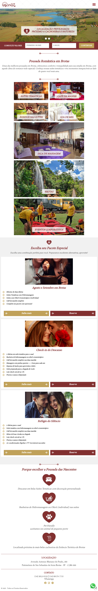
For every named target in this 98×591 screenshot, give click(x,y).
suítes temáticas (56, 68)
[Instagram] (48, 583)
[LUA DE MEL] (67, 112)
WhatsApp (49, 579)
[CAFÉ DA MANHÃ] (67, 91)
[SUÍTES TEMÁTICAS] (31, 91)
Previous (2, 25)
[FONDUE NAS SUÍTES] (31, 112)
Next (95, 25)
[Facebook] (45, 583)
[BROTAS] (49, 179)
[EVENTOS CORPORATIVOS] (49, 217)
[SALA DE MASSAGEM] (49, 141)
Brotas (88, 66)
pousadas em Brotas (27, 66)
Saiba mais (26, 313)
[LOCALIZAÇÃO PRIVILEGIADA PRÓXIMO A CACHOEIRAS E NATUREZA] (49, 25)
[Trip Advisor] (52, 583)
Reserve (73, 313)
